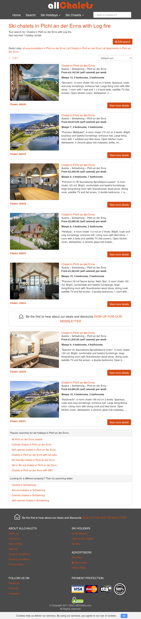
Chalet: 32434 (18, 203)
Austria (65, 69)
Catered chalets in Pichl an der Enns (31, 444)
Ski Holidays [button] (50, 15)
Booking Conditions (19, 559)
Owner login (80, 562)
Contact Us (15, 538)
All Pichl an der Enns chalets (27, 439)
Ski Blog (76, 543)
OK (124, 616)
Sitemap (13, 549)
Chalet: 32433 (18, 303)
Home (16, 15)
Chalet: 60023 (18, 253)
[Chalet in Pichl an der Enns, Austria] (34, 82)
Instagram (14, 593)
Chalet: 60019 (18, 154)
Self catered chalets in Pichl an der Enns (34, 449)
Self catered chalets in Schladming (30, 500)
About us (13, 533)
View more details (119, 105)
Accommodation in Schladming (28, 490)
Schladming (78, 69)
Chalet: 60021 (18, 421)
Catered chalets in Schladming (28, 495)
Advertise (77, 557)
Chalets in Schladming (24, 485)
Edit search (123, 41)
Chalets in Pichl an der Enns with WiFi (32, 470)
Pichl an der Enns (96, 69)
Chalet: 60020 (18, 104)
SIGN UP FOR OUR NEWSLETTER (104, 518)
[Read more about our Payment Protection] (78, 588)
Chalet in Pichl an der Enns (78, 65)
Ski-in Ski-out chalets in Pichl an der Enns (34, 465)
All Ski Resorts (79, 533)
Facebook (14, 583)
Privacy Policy (16, 564)
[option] (34, 82)
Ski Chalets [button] (74, 15)
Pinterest (13, 588)
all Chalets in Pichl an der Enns (84, 48)
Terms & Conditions (19, 554)
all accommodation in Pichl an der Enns (44, 48)
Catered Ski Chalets (82, 538)
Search (31, 15)
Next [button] (55, 82)
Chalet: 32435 (18, 371)
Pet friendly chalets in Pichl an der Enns (33, 460)
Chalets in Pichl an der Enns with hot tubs (34, 454)
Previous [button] (13, 82)
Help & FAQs (16, 543)
